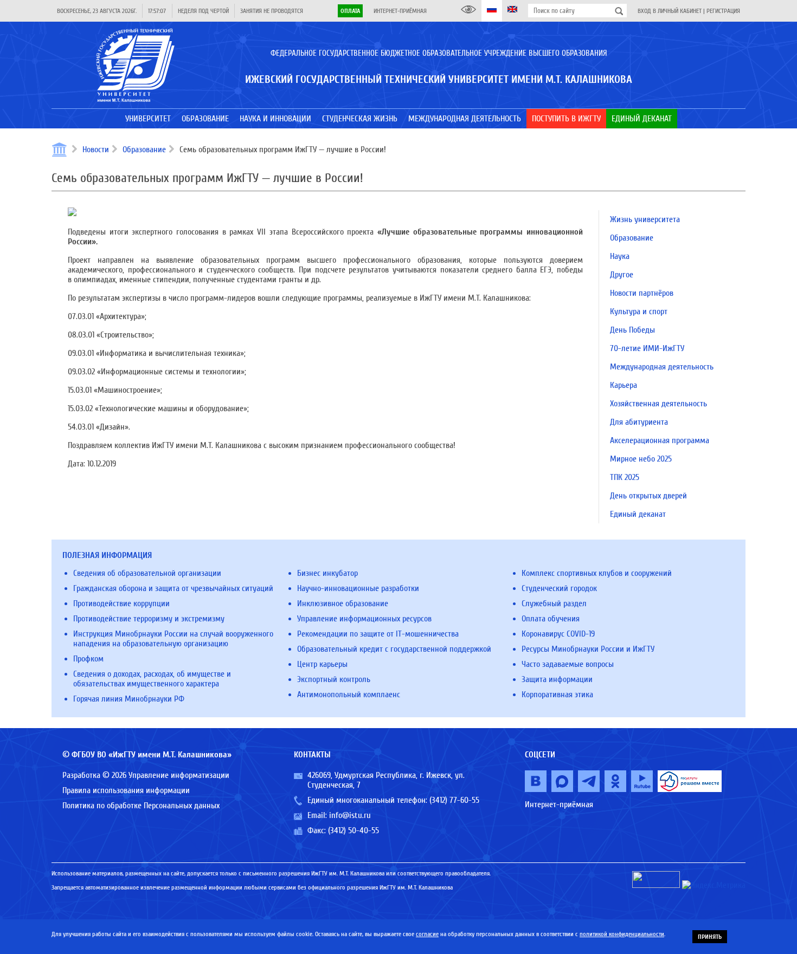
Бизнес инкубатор (327, 573)
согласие (427, 934)
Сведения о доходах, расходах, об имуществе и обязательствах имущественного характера (152, 679)
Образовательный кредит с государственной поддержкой (394, 649)
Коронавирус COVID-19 (558, 634)
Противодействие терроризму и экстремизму (148, 619)
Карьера (623, 385)
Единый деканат (638, 514)
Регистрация (723, 11)
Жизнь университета (645, 219)
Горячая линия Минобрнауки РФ (128, 699)
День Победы (632, 330)
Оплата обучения (551, 619)
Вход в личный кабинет (670, 11)
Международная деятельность (662, 367)
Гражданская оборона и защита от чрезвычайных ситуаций (173, 588)
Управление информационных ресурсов (364, 619)
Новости (95, 149)
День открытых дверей (648, 496)
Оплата (350, 11)
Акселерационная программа (659, 440)
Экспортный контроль (333, 679)
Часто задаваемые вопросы (568, 664)
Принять (710, 936)
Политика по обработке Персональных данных (141, 805)
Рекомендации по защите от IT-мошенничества (378, 634)
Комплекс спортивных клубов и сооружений (597, 573)
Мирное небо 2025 (641, 459)
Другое (621, 275)
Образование (144, 149)
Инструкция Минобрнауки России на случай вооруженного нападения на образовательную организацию (173, 638)
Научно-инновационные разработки (358, 588)
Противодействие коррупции (121, 603)
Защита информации (557, 679)
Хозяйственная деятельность (658, 403)
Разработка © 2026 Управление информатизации (145, 775)
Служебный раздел (554, 603)
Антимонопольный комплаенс (348, 694)
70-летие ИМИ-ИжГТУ (647, 348)
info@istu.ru (350, 815)
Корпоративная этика (557, 694)
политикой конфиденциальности (622, 934)
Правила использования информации (126, 790)
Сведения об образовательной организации (147, 573)
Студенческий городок (559, 588)
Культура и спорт (638, 311)
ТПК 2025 (624, 477)
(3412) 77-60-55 (454, 800)
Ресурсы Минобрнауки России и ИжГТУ (588, 649)
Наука (619, 256)
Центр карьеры (322, 664)
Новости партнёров (641, 293)
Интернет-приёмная (400, 11)
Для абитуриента (639, 422)
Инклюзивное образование (342, 603)
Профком (88, 659)
